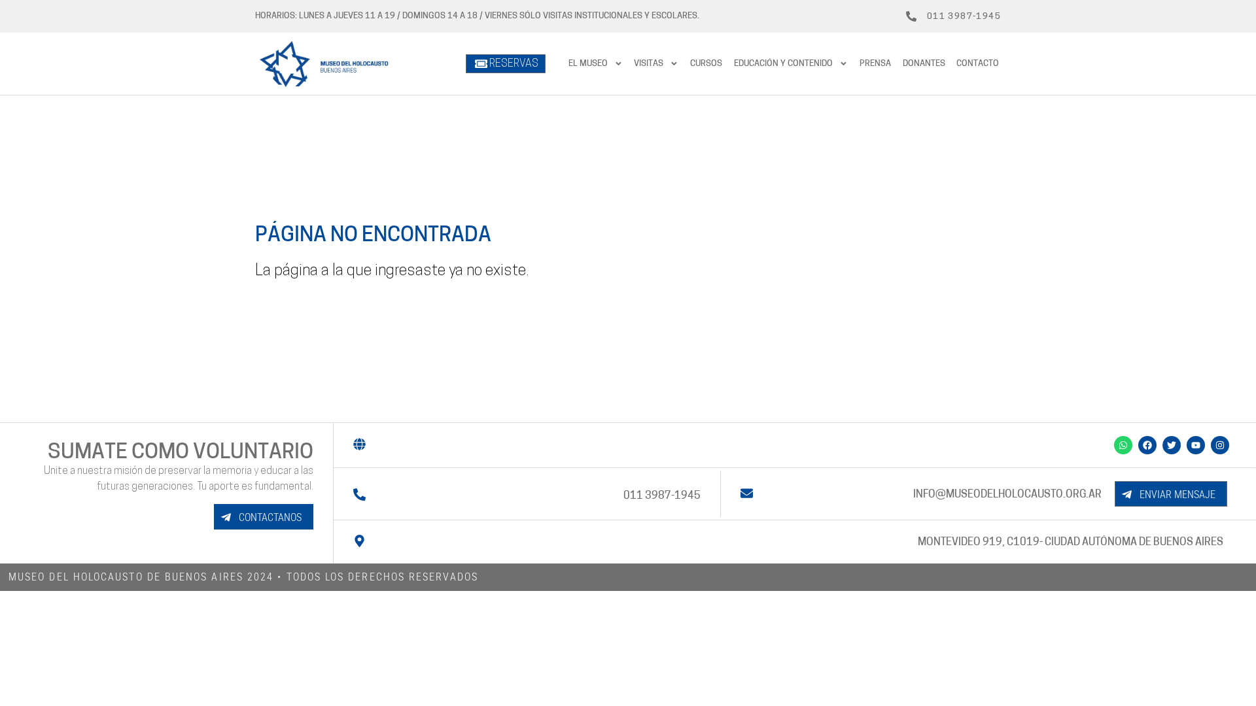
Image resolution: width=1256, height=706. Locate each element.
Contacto (977, 63)
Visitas (648, 63)
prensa (875, 63)
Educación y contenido (783, 63)
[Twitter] (1171, 445)
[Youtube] (1196, 445)
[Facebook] (1147, 445)
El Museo (588, 63)
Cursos (706, 63)
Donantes (924, 63)
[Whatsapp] (1123, 445)
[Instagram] (1220, 445)
